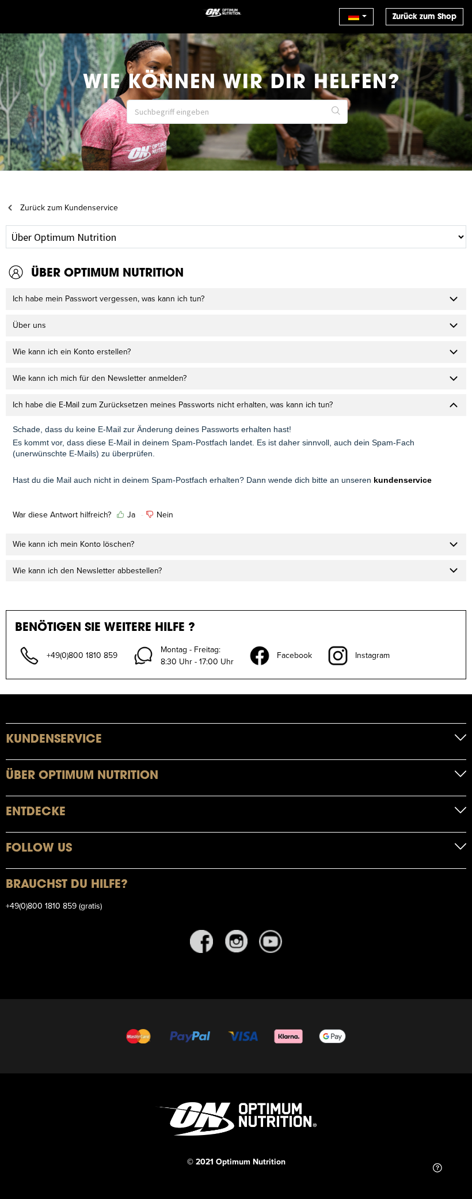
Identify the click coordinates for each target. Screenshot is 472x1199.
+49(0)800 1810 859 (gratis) (54, 905)
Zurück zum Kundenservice (69, 207)
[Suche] (336, 111)
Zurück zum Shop (424, 16)
